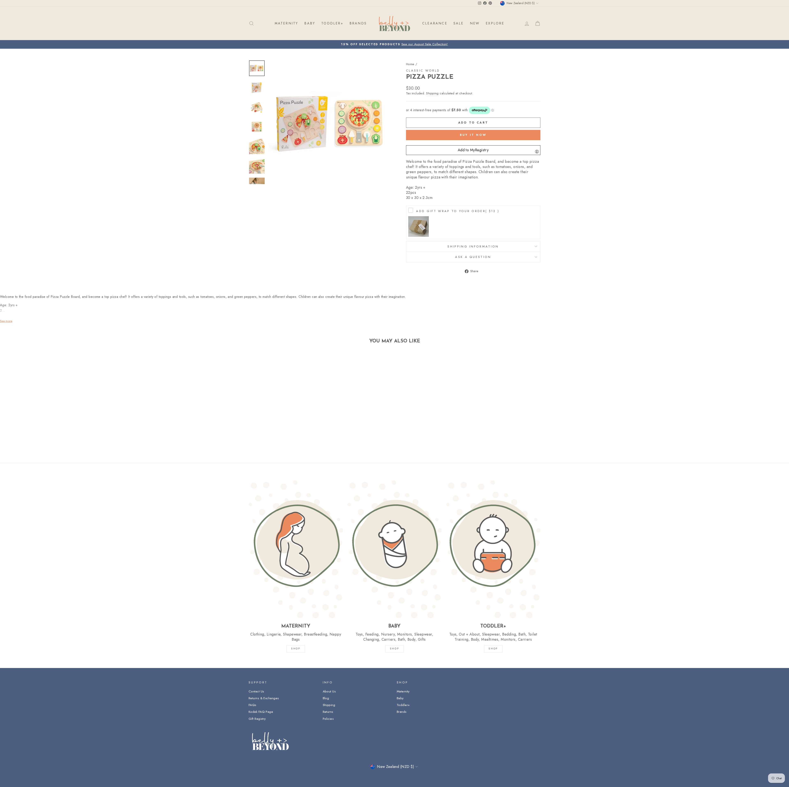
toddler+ (332, 23)
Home (410, 64)
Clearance (434, 23)
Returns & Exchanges (264, 698)
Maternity (403, 691)
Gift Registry (257, 719)
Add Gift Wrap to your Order (457, 211)
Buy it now (473, 135)
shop (493, 649)
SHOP (295, 649)
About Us (329, 691)
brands (358, 23)
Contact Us (256, 691)
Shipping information (473, 246)
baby (309, 23)
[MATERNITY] (296, 549)
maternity (286, 23)
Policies (328, 719)
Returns (328, 712)
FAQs (252, 705)
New (475, 23)
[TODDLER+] (493, 549)
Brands (402, 712)
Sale (458, 23)
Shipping (432, 93)
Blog (326, 698)
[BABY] (394, 549)
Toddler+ (403, 705)
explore (495, 23)
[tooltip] (537, 151)
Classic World (423, 70)
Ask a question (473, 257)
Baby (400, 698)
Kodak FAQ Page (261, 712)
